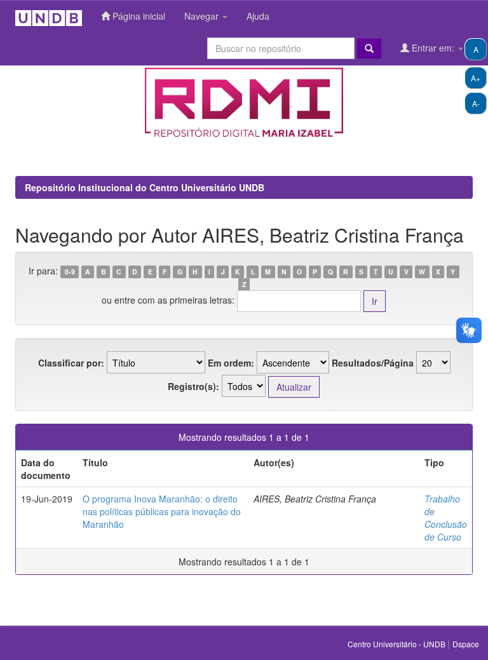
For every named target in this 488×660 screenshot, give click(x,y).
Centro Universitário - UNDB (397, 643)
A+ (475, 77)
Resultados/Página (373, 362)
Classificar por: (71, 362)
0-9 (70, 271)
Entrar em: (433, 47)
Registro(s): (193, 386)
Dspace (465, 643)
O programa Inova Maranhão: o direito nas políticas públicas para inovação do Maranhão (162, 511)
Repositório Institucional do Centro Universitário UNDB (144, 187)
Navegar (202, 16)
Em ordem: (231, 362)
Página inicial (137, 16)
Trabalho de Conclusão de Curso (445, 517)
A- (476, 103)
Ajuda (258, 16)
